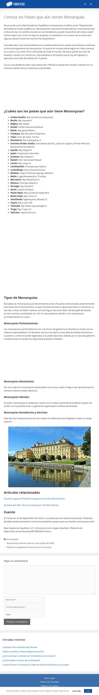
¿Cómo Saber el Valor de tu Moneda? (21, 660)
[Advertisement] (49, 91)
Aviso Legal (49, 678)
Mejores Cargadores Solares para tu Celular (29, 547)
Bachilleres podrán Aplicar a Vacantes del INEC (31, 543)
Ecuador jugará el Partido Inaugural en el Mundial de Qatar (34, 498)
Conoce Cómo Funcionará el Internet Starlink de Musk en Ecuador (36, 664)
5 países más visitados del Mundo (20, 647)
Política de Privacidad (49, 682)
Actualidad (12, 539)
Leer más (76, 690)
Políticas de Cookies (49, 685)
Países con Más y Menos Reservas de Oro (23, 651)
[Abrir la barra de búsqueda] (85, 4)
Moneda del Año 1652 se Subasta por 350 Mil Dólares (31, 505)
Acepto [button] (88, 691)
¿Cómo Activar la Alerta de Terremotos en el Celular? (29, 655)
